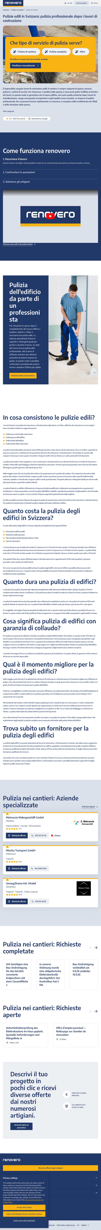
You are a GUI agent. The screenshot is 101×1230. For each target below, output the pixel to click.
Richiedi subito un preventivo (23, 376)
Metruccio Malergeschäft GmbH (25, 817)
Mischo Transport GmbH (20, 850)
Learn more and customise (24, 1220)
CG (78, 1225)
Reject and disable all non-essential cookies (24, 1214)
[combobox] (85, 1225)
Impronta (51, 1225)
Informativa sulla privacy (66, 1225)
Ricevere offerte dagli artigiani (50, 1168)
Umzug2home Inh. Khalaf (21, 883)
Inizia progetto (81, 3)
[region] (24, 1201)
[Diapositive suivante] (96, 948)
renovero (6, 10)
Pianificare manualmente (23, 65)
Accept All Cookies (24, 1207)
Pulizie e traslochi (18, 10)
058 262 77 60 (9, 1200)
